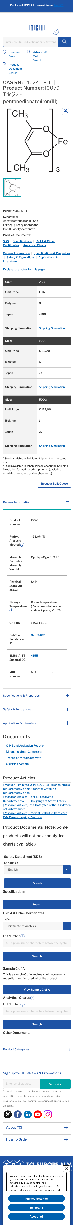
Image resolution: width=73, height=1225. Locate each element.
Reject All (36, 1207)
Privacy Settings (36, 1198)
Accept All (37, 1216)
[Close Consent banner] (66, 1168)
